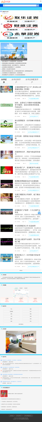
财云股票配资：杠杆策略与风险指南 (27, 121)
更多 (40, 11)
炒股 (30, 316)
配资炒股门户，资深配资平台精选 (27, 167)
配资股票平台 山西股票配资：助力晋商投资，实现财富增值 (12, 59)
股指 (30, 308)
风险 (30, 313)
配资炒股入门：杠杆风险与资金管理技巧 (27, 256)
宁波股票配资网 (34, 99)
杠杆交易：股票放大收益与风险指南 (27, 137)
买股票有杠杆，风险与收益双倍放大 (27, 152)
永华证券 (12, 415)
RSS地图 (22, 417)
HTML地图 (26, 417)
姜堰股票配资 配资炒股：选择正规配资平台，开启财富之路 (13, 65)
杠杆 (30, 311)
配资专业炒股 (34, 163)
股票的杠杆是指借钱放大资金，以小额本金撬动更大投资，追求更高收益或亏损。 (17, 71)
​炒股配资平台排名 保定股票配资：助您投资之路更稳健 (10, 404)
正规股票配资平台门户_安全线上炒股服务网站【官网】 (28, 88)
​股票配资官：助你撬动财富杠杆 (6, 409)
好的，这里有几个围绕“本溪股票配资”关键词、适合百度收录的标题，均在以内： (28, 104)
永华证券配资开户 (33, 132)
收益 (11, 321)
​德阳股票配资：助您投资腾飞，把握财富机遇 (9, 406)
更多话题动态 (21, 324)
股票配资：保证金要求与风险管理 (8, 69)
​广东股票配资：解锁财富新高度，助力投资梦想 (9, 401)
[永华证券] (5, 1)
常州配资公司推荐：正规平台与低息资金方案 (15, 393)
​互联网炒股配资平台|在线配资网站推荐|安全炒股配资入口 (11, 398)
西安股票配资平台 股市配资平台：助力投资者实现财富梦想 (13, 74)
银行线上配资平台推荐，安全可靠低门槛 (27, 240)
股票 (11, 313)
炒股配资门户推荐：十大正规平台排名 (27, 211)
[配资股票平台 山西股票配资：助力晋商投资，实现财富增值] (14, 51)
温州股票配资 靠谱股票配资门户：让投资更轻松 (11, 67)
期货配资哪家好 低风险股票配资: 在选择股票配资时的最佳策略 (14, 63)
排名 (30, 321)
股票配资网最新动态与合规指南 (27, 181)
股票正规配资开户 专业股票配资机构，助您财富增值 (12, 61)
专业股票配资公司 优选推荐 (25, 225)
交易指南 (11, 311)
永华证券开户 (34, 116)
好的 (30, 318)
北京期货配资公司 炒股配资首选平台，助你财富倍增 (12, 72)
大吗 (11, 316)
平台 (11, 308)
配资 (11, 318)
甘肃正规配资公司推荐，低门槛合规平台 (27, 195)
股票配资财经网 (23, 419)
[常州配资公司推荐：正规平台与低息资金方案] (4, 393)
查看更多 (21, 270)
